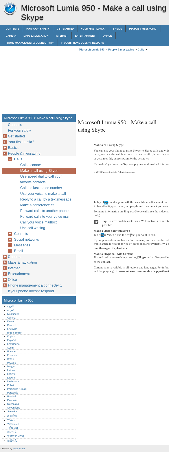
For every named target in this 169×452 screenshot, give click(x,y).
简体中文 (12, 431)
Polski (10, 385)
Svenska (12, 411)
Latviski (11, 377)
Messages (22, 245)
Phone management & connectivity (30, 42)
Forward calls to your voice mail (45, 216)
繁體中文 (12, 440)
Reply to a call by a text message (46, 199)
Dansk (10, 321)
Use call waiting (32, 228)
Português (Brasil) (17, 389)
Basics (117, 28)
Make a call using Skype (39, 171)
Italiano (11, 370)
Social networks (26, 239)
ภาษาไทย (12, 415)
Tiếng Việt (12, 427)
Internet (62, 35)
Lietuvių (11, 374)
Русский (12, 400)
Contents (12, 28)
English (11, 336)
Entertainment (85, 35)
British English (14, 332)
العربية (10, 306)
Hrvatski (11, 362)
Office (107, 35)
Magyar (11, 366)
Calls (141, 49)
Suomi (10, 347)
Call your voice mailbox (38, 222)
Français (12, 351)
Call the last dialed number (41, 188)
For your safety (38, 28)
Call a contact (31, 165)
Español (11, 340)
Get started (65, 28)
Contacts (21, 234)
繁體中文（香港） (17, 436)
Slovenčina (13, 404)
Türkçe (11, 420)
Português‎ (12, 392)
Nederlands (13, 381)
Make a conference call (38, 205)
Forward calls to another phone (44, 211)
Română (11, 396)
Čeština (11, 317)
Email (18, 251)
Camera (11, 35)
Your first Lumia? (93, 28)
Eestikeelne (13, 344)
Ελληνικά (12, 329)
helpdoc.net (19, 448)
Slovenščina (13, 407)
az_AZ (10, 310)
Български (13, 314)
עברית (10, 359)
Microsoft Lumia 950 (10, 8)
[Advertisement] (115, 84)
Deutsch (11, 325)
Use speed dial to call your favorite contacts (41, 179)
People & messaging (143, 28)
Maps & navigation (36, 35)
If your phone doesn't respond (82, 42)
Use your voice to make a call (43, 193)
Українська (13, 424)
